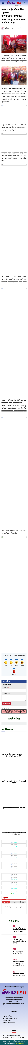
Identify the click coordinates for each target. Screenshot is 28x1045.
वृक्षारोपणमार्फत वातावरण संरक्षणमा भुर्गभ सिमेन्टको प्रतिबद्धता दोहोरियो (14, 755)
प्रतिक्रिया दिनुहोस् (6, 703)
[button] (25, 2)
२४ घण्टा (6, 902)
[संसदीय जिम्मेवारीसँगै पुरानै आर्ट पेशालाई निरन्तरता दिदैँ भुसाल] (14, 821)
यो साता (14, 902)
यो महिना (22, 902)
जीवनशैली (15, 959)
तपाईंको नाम (5, 687)
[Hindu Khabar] (14, 2)
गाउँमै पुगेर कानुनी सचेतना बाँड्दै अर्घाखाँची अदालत (14, 782)
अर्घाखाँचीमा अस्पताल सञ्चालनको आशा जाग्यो (19, 975)
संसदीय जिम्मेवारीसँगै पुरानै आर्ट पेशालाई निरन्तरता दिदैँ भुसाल (14, 834)
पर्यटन (14, 926)
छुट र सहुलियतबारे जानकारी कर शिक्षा (14, 808)
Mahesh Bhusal (20, 1044)
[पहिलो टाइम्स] (2, 28)
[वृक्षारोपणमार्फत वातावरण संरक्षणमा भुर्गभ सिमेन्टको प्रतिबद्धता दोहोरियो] (14, 742)
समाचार (14, 937)
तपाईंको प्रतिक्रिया (6, 693)
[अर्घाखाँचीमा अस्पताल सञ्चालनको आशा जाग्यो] (6, 974)
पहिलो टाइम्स (7, 28)
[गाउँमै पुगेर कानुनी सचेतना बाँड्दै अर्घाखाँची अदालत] (14, 769)
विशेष (14, 971)
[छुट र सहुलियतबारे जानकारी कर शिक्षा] (14, 796)
